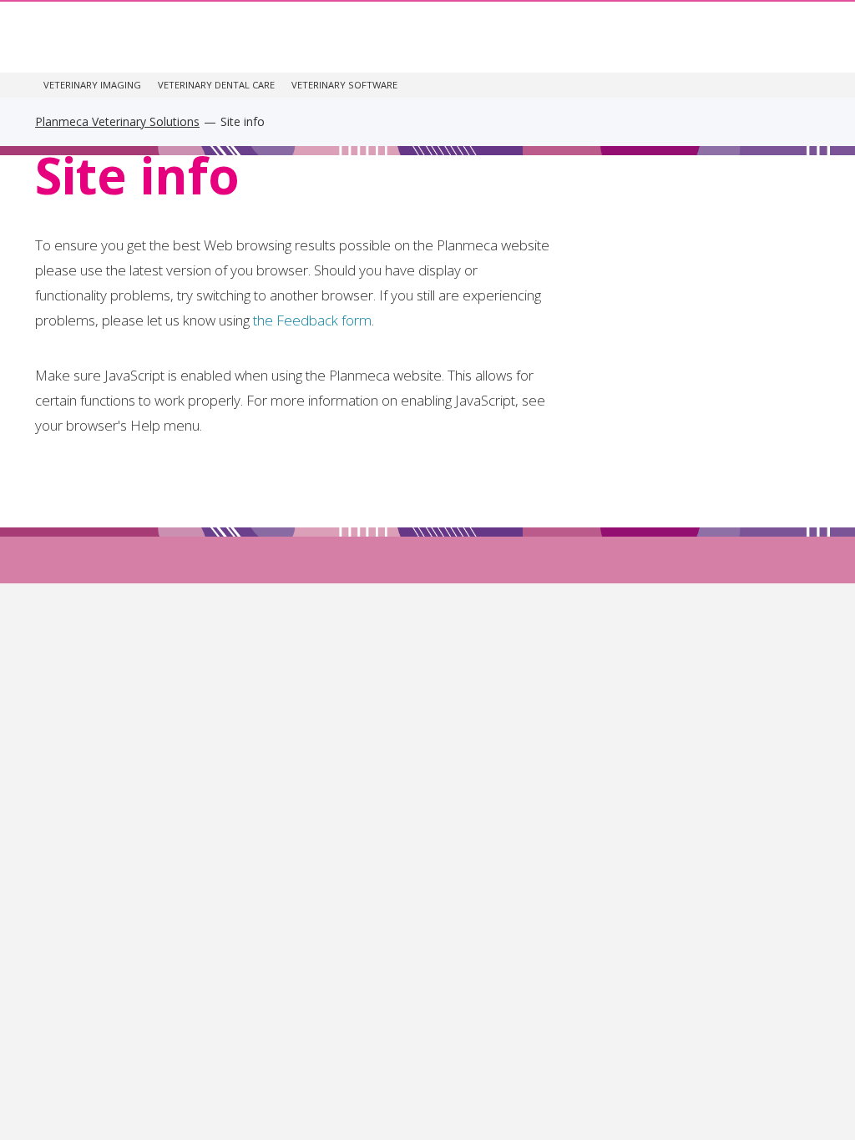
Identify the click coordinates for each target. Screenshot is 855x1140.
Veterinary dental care (216, 84)
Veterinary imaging (92, 84)
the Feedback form (312, 320)
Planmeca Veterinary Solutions (117, 121)
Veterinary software (344, 84)
